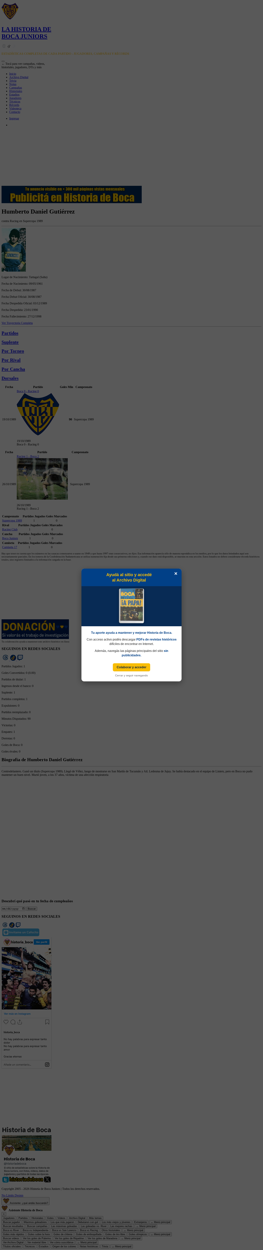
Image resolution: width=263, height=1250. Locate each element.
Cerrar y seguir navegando (131, 675)
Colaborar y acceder (131, 667)
